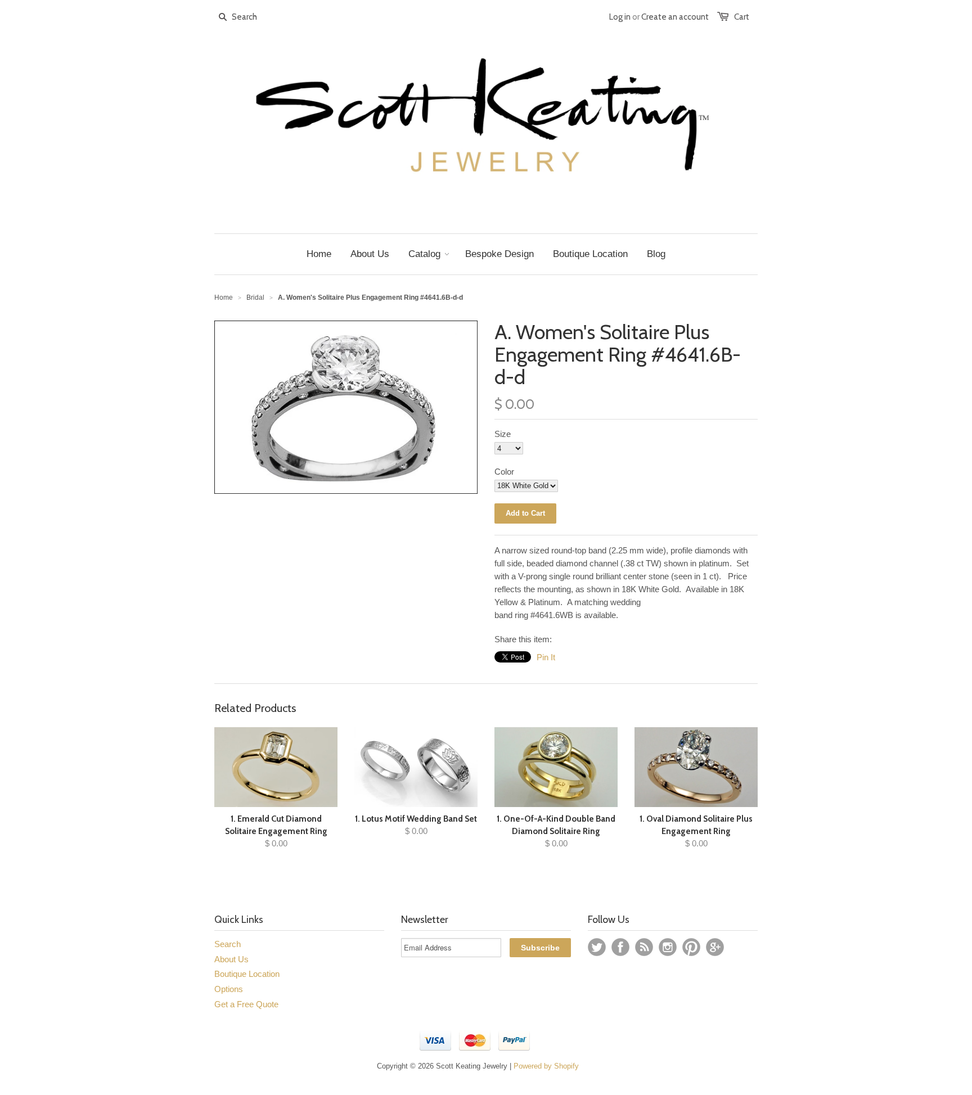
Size (502, 434)
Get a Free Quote (246, 1004)
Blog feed (644, 947)
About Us (231, 959)
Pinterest (691, 947)
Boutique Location (247, 974)
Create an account (675, 17)
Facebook (620, 947)
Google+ (715, 947)
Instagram (668, 947)
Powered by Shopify (546, 1066)
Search (227, 944)
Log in (620, 17)
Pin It (546, 657)
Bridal (255, 297)
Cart (741, 17)
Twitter (597, 947)
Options (228, 989)
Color (504, 471)
